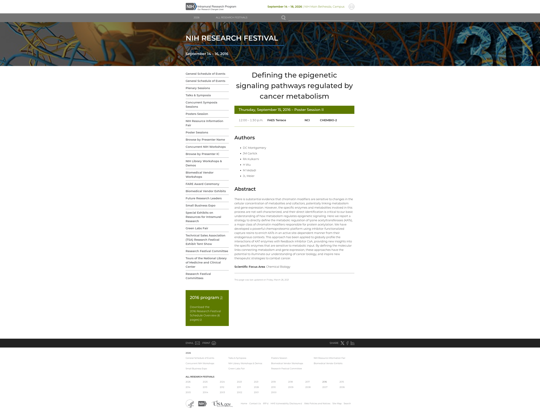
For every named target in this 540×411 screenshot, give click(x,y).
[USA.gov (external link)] (222, 403)
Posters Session (197, 114)
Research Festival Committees (198, 276)
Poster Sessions (197, 132)
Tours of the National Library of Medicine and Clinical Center (206, 262)
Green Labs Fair (197, 228)
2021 (256, 381)
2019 (273, 381)
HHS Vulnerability (286, 403)
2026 (196, 17)
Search (347, 403)
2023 (239, 381)
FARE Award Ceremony (202, 184)
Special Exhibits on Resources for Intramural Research (203, 217)
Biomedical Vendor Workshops (199, 174)
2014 (188, 387)
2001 (256, 392)
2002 (239, 392)
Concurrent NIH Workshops (206, 146)
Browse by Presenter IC (202, 154)
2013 (205, 387)
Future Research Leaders (204, 198)
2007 (325, 387)
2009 (290, 387)
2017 (307, 381)
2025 (205, 381)
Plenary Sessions (198, 88)
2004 (205, 392)
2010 (273, 387)
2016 (206, 297)
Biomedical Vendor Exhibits (206, 191)
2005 (188, 392)
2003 (222, 392)
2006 (342, 387)
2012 (222, 387)
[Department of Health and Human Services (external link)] (190, 403)
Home (244, 403)
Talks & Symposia (198, 95)
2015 (341, 381)
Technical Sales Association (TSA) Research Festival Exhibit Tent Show (205, 240)
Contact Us (255, 403)
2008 (307, 387)
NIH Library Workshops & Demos (204, 163)
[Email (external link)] (351, 6)
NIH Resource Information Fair (204, 123)
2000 (273, 392)
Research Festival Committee (207, 251)
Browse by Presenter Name (205, 139)
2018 (290, 381)
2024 (222, 381)
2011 (239, 387)
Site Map (337, 403)
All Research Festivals (231, 17)
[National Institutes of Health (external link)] (202, 403)
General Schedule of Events (205, 73)
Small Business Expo (200, 205)
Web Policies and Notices (317, 403)
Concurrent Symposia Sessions (201, 104)
